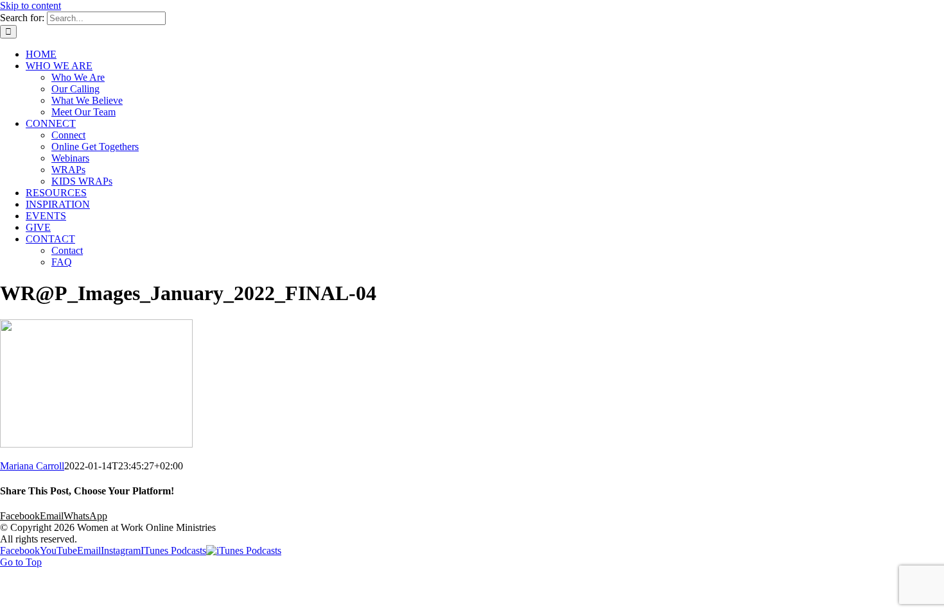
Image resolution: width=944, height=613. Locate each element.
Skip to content (30, 5)
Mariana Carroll (32, 465)
